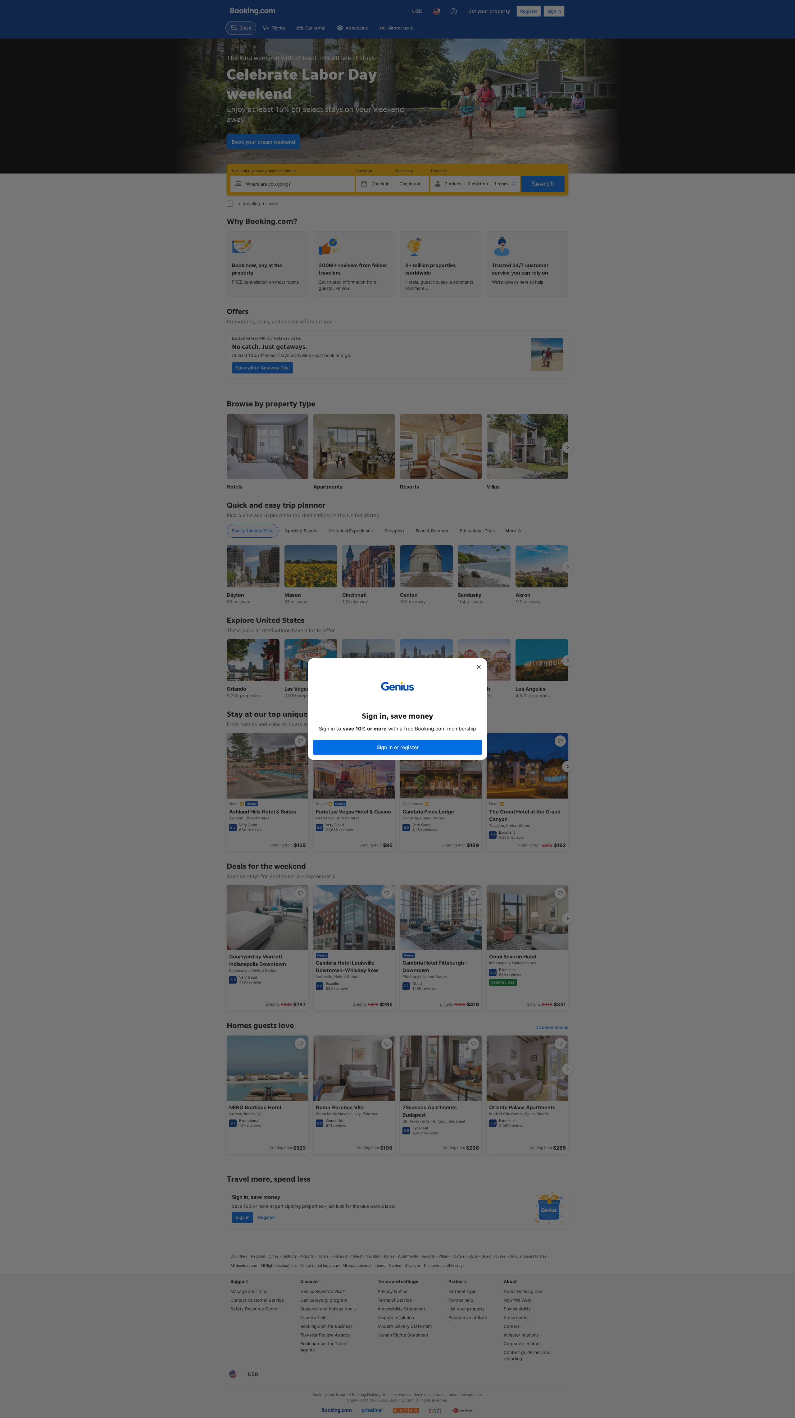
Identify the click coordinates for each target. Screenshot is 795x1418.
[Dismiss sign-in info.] (478, 667)
